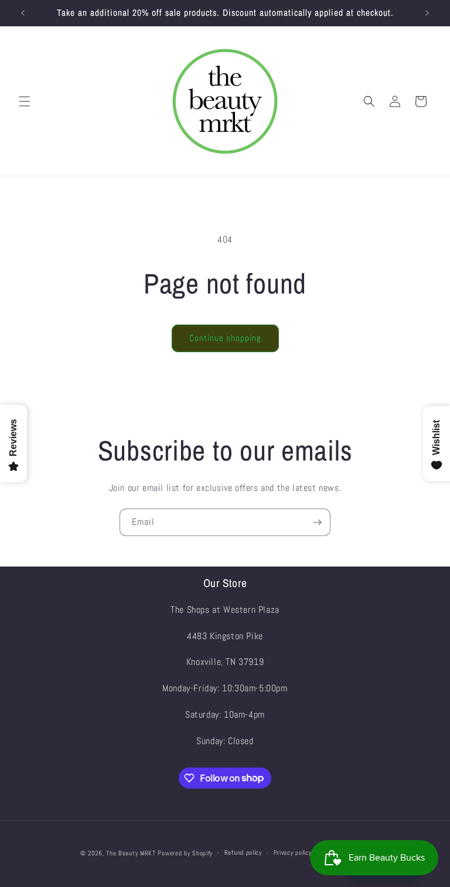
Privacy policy (293, 852)
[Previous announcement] (23, 13)
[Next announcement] (427, 13)
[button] (25, 101)
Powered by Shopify (185, 853)
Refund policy (243, 852)
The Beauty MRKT (131, 853)
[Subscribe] (317, 522)
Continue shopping (225, 337)
